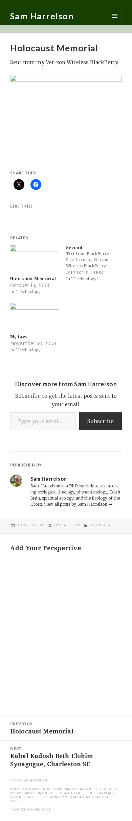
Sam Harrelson (42, 16)
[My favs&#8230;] (34, 317)
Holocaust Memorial (33, 278)
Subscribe (100, 421)
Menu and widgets (115, 16)
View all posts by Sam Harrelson (76, 504)
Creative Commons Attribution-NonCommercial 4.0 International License (63, 797)
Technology (99, 525)
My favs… (21, 336)
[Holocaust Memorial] (34, 259)
